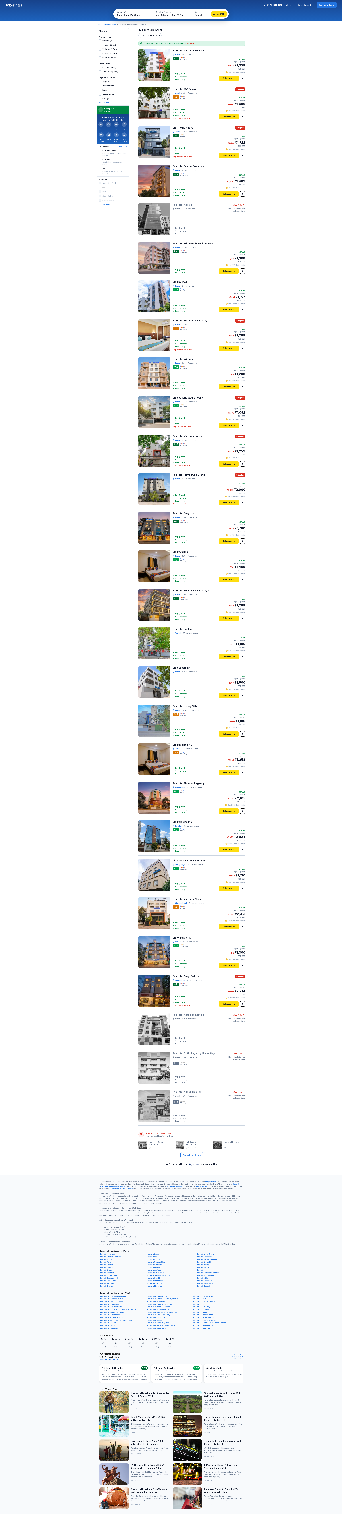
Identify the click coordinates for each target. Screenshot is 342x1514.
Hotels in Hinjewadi (107, 1254)
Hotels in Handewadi (205, 1281)
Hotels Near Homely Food (203, 1325)
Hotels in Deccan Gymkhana (208, 1273)
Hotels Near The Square (156, 1317)
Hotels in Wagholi (153, 1267)
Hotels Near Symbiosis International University (118, 1309)
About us (289, 5)
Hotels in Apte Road (155, 1283)
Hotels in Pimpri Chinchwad (110, 1257)
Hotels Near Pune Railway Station (113, 1296)
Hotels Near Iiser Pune (201, 1299)
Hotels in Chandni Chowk (156, 1262)
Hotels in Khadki (153, 1278)
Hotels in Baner (153, 1254)
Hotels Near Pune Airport (157, 1296)
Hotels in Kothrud (154, 1259)
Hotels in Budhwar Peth (206, 1275)
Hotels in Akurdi (203, 1267)
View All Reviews (107, 1360)
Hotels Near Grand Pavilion (203, 1317)
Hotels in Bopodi (203, 1286)
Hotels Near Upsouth (155, 1320)
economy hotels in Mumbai (122, 1189)
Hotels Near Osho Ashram (203, 1315)
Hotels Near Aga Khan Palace (158, 1307)
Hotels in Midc (202, 1278)
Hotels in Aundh (106, 1262)
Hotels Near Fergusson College (112, 1315)
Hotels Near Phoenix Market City (160, 1304)
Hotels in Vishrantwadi (108, 1275)
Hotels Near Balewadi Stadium (111, 1299)
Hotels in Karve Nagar (155, 1273)
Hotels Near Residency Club (158, 1323)
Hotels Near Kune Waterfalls (158, 1309)
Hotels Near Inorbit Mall (156, 1301)
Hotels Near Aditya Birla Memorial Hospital (209, 1323)
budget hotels (210, 1182)
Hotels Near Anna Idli (108, 1323)
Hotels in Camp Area (108, 1281)
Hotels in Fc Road (106, 1265)
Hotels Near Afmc (200, 1312)
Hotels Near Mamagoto (109, 1328)
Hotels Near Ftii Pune (201, 1309)
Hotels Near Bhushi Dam (109, 1304)
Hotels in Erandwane (155, 1281)
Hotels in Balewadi (107, 1273)
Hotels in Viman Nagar (205, 1254)
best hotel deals (202, 1186)
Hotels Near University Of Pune (112, 1301)
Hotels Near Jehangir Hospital (111, 1317)
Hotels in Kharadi (106, 1259)
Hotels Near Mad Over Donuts (204, 1320)
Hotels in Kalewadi (107, 1283)
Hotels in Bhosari (106, 1270)
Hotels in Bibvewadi (154, 1286)
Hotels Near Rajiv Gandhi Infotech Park (162, 1312)
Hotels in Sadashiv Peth (109, 1278)
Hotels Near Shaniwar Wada (204, 1301)
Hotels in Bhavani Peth (108, 1286)
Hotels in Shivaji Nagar (205, 1262)
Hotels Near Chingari (108, 1325)
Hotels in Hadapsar (204, 1257)
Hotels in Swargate (107, 1267)
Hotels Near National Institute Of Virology (116, 1320)
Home (99, 25)
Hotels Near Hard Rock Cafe (111, 1307)
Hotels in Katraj (203, 1265)
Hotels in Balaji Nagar (205, 1283)
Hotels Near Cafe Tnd (201, 1328)
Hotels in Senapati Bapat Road (159, 1275)
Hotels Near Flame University (158, 1315)
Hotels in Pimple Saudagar (207, 1259)
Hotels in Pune (110, 25)
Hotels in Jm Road (154, 1270)
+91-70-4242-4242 (274, 5)
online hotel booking (174, 1186)
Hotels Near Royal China (156, 1328)
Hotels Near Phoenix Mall (203, 1296)
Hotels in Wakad (153, 1257)
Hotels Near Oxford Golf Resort (112, 1312)
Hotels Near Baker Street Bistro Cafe (161, 1325)
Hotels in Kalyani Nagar (156, 1265)
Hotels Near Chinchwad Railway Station (162, 1299)
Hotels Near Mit (199, 1304)
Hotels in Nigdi (202, 1270)
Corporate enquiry (305, 5)
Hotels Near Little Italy (201, 1307)
